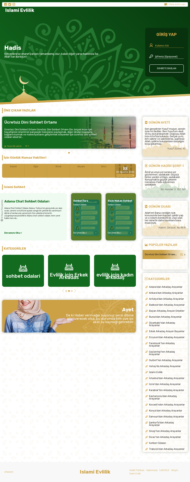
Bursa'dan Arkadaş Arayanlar (165, 317)
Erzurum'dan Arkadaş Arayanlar (166, 337)
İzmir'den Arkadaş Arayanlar (165, 384)
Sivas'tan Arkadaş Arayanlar (165, 437)
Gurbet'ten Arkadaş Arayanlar (166, 360)
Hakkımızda (151, 470)
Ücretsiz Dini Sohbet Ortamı (30, 122)
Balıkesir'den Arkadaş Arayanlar (167, 305)
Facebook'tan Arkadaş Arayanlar (162, 344)
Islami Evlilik (19, 10)
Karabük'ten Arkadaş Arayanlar (166, 390)
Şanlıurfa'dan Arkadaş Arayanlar (161, 423)
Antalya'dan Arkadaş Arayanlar (166, 299)
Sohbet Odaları (80, 205)
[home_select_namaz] (125, 175)
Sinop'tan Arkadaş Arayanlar (165, 431)
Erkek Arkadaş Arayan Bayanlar (166, 331)
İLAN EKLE (164, 470)
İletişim (174, 470)
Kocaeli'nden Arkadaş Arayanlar (167, 404)
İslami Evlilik (156, 372)
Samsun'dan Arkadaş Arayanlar (166, 416)
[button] (66, 153)
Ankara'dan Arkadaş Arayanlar (166, 293)
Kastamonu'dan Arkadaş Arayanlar (163, 397)
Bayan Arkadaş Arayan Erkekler (166, 311)
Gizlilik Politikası (136, 470)
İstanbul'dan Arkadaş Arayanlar (166, 378)
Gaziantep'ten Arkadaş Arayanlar (162, 353)
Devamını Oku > (13, 233)
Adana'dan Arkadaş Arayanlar (165, 287)
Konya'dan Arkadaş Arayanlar (165, 410)
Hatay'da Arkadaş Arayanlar (165, 366)
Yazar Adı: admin (14, 146)
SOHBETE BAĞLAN (166, 68)
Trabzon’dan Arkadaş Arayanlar (166, 449)
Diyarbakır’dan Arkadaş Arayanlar (162, 324)
